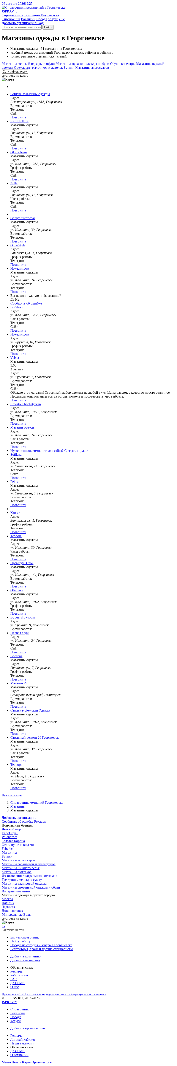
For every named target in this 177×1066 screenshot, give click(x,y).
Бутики (69, 67)
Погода (41, 19)
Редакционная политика (88, 994)
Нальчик (8, 903)
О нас (14, 987)
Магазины (17, 806)
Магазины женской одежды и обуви (28, 63)
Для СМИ (17, 983)
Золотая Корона (13, 841)
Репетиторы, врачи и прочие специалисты (41, 949)
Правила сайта (12, 994)
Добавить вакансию (25, 960)
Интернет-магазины (16, 891)
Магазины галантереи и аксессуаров (28, 864)
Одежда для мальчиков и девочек (38, 67)
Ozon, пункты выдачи (18, 845)
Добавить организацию (19, 23)
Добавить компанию (25, 956)
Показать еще (12, 795)
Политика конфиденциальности (47, 994)
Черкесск (8, 907)
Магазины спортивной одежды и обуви (31, 887)
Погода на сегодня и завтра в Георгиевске (41, 945)
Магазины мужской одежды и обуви (82, 63)
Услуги (53, 19)
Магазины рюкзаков (17, 872)
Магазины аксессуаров (92, 67)
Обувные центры (122, 63)
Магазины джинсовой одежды (24, 883)
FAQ (13, 979)
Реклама (40, 821)
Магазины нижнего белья (21, 868)
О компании (19, 1055)
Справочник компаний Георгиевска (36, 802)
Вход (40, 23)
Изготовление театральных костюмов (29, 876)
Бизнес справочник (24, 937)
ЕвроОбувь (10, 833)
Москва (7, 899)
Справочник (11, 19)
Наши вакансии (22, 1043)
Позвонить (18, 117)
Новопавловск (12, 910)
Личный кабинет (22, 1039)
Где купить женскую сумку (22, 879)
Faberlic (7, 848)
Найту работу (20, 941)
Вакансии (28, 19)
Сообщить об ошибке (17, 821)
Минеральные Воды (17, 914)
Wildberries (9, 837)
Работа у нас (19, 975)
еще (62, 19)
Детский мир (11, 829)
